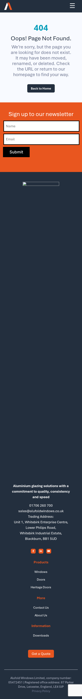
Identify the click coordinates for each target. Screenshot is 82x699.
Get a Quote (41, 653)
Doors (41, 579)
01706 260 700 (41, 505)
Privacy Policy (41, 691)
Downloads (41, 635)
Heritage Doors (41, 587)
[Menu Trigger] (72, 5)
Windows (40, 572)
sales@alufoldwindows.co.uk (41, 511)
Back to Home (41, 88)
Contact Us (41, 607)
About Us (41, 615)
